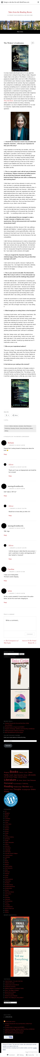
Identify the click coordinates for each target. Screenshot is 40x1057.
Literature (21, 426)
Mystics (7, 864)
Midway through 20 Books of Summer (14, 730)
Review (17, 428)
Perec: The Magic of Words (12, 990)
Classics (21, 772)
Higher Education (18, 775)
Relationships (17, 786)
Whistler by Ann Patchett (11, 996)
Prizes (6, 877)
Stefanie (11, 442)
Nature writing (8, 866)
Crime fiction (8, 824)
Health (11, 775)
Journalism (8, 848)
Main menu (20, 31)
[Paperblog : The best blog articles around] (8, 1038)
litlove (11, 464)
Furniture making (9, 837)
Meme (20, 780)
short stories (8, 894)
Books (11, 426)
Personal (8, 783)
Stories (31, 786)
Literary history (22, 777)
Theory (11, 789)
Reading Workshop (10, 886)
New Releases (27, 426)
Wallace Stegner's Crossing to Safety (14, 988)
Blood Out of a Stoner (10, 992)
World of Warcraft (9, 908)
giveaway (7, 838)
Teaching (6, 789)
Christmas (7, 818)
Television (7, 899)
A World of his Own (10, 983)
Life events (32, 775)
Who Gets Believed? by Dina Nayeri (14, 732)
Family (6, 775)
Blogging (6, 772)
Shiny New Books (8, 100)
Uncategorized (26, 789)
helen (10, 591)
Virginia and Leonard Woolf (12, 985)
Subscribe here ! (10, 1021)
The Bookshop (8, 901)
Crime (25, 772)
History (25, 775)
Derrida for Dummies (10, 986)
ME (17, 780)
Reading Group (9, 884)
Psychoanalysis (17, 783)
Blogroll (7, 815)
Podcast (7, 873)
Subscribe (8, 745)
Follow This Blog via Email (12, 735)
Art (5, 811)
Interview (15, 426)
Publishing (7, 428)
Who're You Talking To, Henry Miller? (14, 997)
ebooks (7, 829)
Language (7, 850)
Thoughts (17, 789)
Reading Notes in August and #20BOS (14, 727)
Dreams (7, 827)
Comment (30, 634)
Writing (6, 431)
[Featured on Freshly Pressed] (11, 806)
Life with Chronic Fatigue (10, 777)
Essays (7, 831)
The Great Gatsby (9, 994)
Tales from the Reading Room (20, 12)
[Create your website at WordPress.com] (20, 2)
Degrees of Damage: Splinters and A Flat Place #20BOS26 (20, 728)
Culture (30, 772)
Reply (5, 454)
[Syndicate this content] (4, 1021)
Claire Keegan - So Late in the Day (14, 981)
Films (6, 835)
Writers (31, 428)
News (6, 870)
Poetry (6, 875)
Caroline (11, 569)
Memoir (25, 780)
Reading (13, 428)
